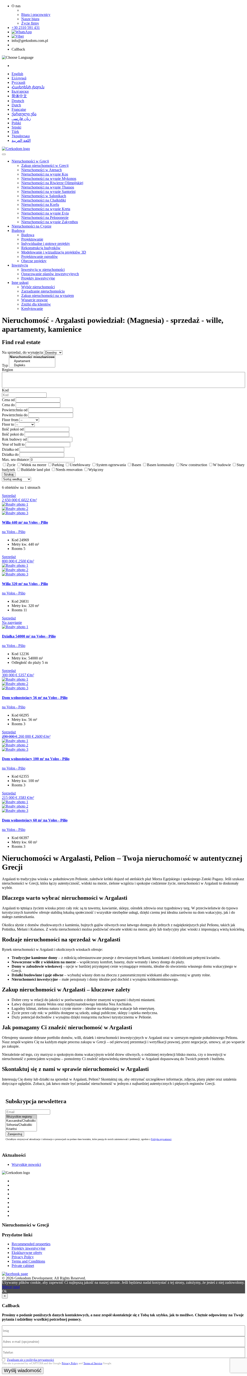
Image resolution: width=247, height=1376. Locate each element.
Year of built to (13, 444)
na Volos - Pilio (13, 532)
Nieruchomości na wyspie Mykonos (48, 178)
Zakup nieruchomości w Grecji (45, 165)
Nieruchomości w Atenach (41, 170)
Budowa (18, 230)
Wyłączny (95, 470)
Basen (136, 465)
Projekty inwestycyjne (38, 278)
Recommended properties (31, 1244)
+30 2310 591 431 (26, 28)
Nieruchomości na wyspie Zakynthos (49, 222)
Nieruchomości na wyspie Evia (45, 213)
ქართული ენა (24, 114)
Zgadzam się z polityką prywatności (30, 1360)
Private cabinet (23, 1266)
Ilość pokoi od (13, 429)
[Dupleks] (32, 365)
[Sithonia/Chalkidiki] (21, 1125)
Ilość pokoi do (13, 434)
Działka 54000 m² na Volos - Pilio (29, 636)
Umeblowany (80, 465)
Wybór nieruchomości (38, 287)
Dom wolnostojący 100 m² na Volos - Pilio (35, 759)
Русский (18, 82)
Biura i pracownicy (35, 15)
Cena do (8, 405)
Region (7, 370)
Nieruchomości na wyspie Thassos (47, 187)
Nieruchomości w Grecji (30, 161)
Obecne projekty (34, 261)
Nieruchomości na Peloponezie (45, 217)
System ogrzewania (111, 465)
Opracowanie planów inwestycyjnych (50, 274)
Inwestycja (20, 265)
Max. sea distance (15, 459)
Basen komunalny (160, 465)
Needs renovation (69, 470)
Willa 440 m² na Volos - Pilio (25, 522)
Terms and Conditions (28, 1261)
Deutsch (18, 101)
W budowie (222, 465)
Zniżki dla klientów (36, 304)
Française (19, 109)
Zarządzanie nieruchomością (43, 291)
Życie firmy (30, 23)
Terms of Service (92, 1363)
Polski (16, 123)
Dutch (16, 105)
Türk (15, 132)
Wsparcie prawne (34, 300)
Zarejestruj (14, 1134)
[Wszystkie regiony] (21, 1117)
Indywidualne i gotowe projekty (45, 243)
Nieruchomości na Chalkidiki (43, 200)
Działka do (10, 454)
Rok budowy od (14, 439)
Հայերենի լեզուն (28, 87)
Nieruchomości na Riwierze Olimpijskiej (52, 183)
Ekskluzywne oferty (27, 1253)
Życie (11, 465)
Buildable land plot (35, 470)
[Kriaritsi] (21, 1129)
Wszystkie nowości (26, 1164)
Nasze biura (30, 19)
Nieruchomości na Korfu (40, 204)
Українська (21, 136)
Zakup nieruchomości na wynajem (47, 295)
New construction (193, 465)
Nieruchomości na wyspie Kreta (45, 209)
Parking (58, 465)
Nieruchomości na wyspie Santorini (48, 191)
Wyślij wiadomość (22, 1370)
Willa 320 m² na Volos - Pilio (25, 584)
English (17, 74)
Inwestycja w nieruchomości (43, 269)
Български (20, 91)
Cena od (8, 400)
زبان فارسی (21, 119)
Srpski (16, 127)
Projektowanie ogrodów (39, 256)
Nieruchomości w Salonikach (43, 196)
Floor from (10, 420)
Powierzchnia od (14, 410)
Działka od (10, 449)
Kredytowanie (32, 309)
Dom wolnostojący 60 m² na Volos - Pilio (35, 820)
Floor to (8, 424)
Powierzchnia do (14, 415)
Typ (5, 365)
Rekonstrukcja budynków (41, 248)
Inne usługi (20, 282)
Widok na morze (33, 465)
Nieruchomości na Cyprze (31, 226)
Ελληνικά (19, 78)
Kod (5, 390)
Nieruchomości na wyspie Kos (44, 174)
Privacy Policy (23, 1257)
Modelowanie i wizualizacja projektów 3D (53, 252)
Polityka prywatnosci (161, 1139)
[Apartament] (32, 361)
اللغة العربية (21, 140)
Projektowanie (32, 239)
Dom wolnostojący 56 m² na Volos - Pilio (35, 698)
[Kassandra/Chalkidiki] (21, 1121)
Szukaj (9, 474)
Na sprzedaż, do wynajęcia (22, 352)
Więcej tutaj (11, 1287)
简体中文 (19, 96)
